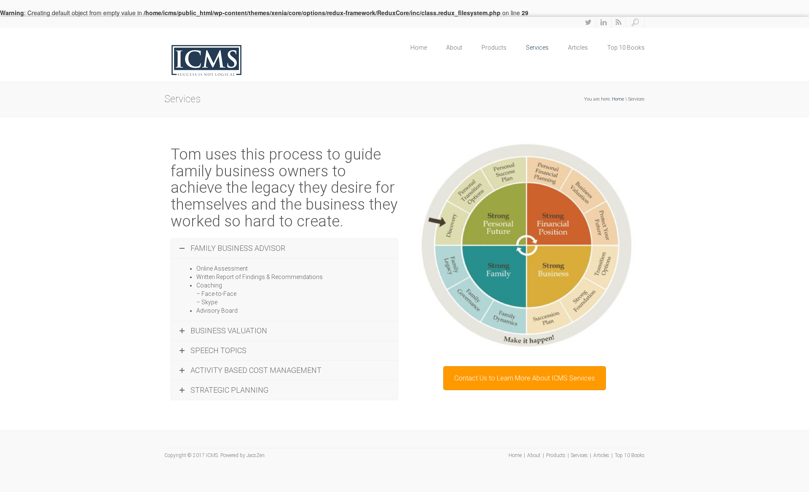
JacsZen (255, 455)
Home (418, 47)
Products (494, 47)
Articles (578, 47)
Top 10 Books (626, 47)
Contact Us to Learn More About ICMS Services (524, 378)
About (454, 47)
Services (537, 47)
